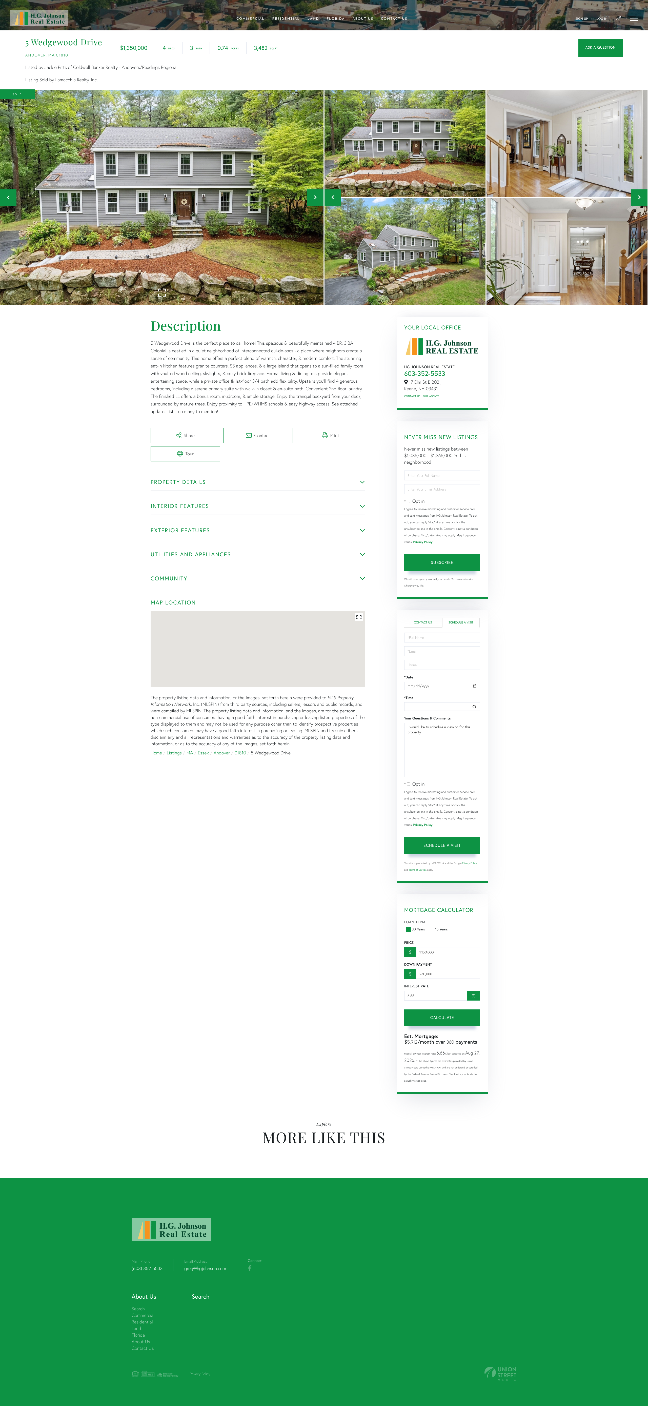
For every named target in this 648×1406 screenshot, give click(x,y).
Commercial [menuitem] (250, 19)
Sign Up (581, 19)
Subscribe (442, 562)
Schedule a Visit (460, 622)
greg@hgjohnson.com (205, 1268)
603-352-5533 (424, 373)
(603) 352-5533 (147, 1268)
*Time (408, 697)
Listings (174, 753)
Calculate (442, 1017)
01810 (240, 753)
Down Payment (418, 964)
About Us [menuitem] (362, 19)
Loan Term (414, 922)
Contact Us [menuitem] (394, 19)
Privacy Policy (422, 542)
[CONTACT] (600, 48)
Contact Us (412, 396)
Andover (222, 753)
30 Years (418, 929)
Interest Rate (416, 986)
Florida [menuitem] (336, 19)
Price (409, 942)
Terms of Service (418, 869)
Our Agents (431, 396)
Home (156, 753)
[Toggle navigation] (634, 18)
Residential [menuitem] (286, 19)
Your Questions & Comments (427, 718)
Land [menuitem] (313, 19)
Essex (203, 753)
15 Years (441, 929)
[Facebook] (250, 1268)
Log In (602, 19)
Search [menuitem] (138, 1309)
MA (190, 753)
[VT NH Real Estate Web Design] (500, 1374)
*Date (408, 677)
